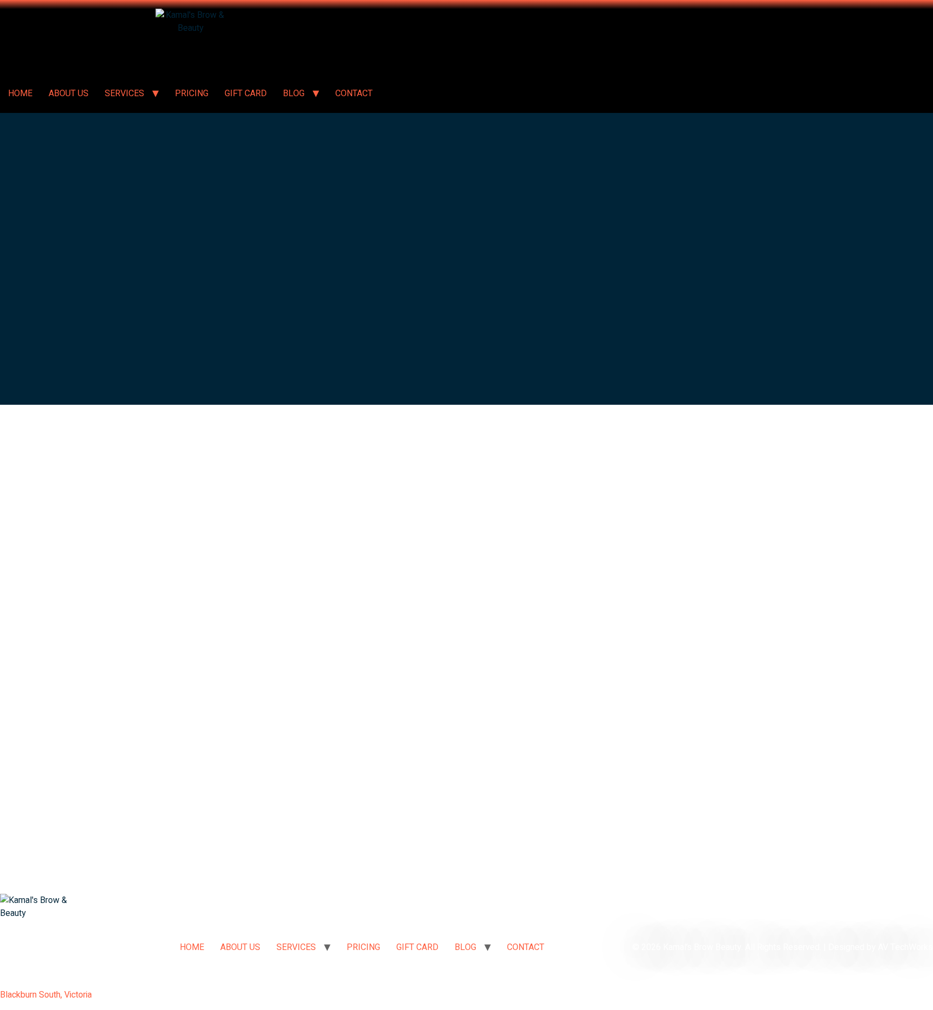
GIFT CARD (246, 93)
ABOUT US (69, 93)
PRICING (191, 93)
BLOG (294, 93)
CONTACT (354, 93)
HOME (20, 93)
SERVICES (124, 93)
